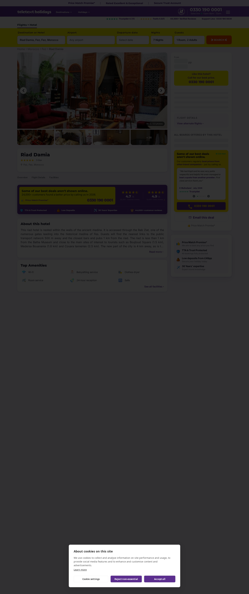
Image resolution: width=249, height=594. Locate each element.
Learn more (80, 569)
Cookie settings (91, 579)
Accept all (159, 579)
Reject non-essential (126, 579)
